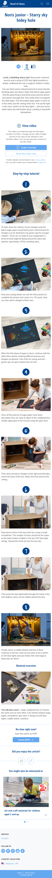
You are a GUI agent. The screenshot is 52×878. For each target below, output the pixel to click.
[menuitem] (26, 838)
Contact (4, 838)
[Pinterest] (8, 851)
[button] (42, 4)
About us (42, 162)
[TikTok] (23, 851)
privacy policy (40, 160)
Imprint (19, 873)
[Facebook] (13, 851)
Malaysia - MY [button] (11, 864)
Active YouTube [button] (28, 148)
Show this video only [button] (26, 154)
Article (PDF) (24, 740)
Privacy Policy (30, 873)
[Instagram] (3, 851)
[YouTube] (18, 851)
